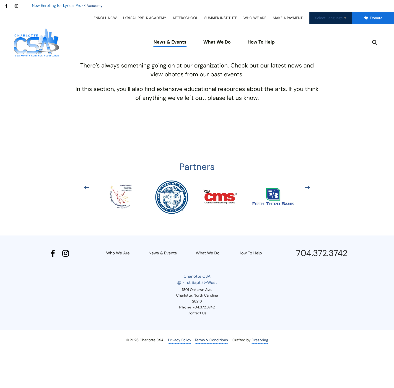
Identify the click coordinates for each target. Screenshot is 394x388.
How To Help (261, 42)
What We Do (217, 42)
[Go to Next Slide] (307, 187)
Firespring (259, 340)
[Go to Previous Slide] (86, 187)
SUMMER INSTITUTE (220, 18)
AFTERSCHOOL (185, 18)
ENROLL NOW (105, 18)
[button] (374, 42)
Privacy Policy (179, 340)
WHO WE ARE (254, 18)
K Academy (67, 5)
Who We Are (118, 253)
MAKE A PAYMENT (288, 18)
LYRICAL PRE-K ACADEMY (144, 18)
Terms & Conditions (211, 340)
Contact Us (196, 313)
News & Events (170, 42)
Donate (376, 18)
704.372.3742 (321, 253)
